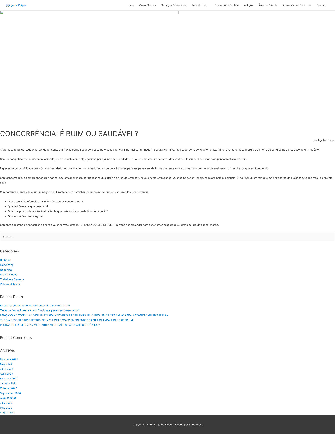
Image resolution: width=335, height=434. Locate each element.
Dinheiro (5, 260)
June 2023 (6, 368)
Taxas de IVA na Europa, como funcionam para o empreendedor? (40, 310)
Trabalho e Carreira (12, 279)
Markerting (7, 265)
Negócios (6, 269)
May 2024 (6, 364)
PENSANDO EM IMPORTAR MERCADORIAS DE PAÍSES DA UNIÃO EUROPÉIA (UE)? (50, 325)
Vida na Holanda (10, 284)
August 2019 (7, 412)
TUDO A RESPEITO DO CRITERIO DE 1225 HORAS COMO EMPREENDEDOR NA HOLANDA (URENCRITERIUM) (67, 320)
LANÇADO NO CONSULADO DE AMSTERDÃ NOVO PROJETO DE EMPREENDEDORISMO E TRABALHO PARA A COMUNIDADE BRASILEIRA (84, 315)
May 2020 (6, 407)
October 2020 (8, 388)
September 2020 (10, 393)
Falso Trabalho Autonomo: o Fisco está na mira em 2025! (35, 305)
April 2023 (6, 373)
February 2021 (9, 378)
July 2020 (6, 402)
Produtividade (8, 274)
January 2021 (8, 383)
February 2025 (9, 359)
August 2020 (8, 398)
